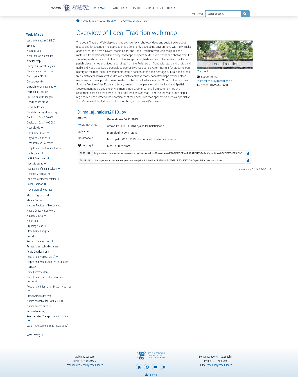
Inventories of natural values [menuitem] (42, 168)
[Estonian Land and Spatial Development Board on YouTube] (155, 367)
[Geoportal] (76, 8)
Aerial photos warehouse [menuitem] (40, 55)
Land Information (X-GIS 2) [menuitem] (41, 40)
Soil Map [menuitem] (31, 267)
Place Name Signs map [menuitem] (39, 295)
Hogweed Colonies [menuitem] (37, 137)
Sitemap (153, 374)
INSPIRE (150, 8)
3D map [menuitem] (31, 45)
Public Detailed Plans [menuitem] (38, 251)
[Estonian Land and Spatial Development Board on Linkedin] (163, 367)
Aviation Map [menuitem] (34, 61)
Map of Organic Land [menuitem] (38, 195)
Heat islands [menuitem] (33, 127)
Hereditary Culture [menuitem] (36, 132)
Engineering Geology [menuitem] (38, 91)
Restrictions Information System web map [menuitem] (49, 286)
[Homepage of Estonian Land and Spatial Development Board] (139, 367)
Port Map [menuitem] (31, 236)
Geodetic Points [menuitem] (35, 107)
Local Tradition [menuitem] (35, 184)
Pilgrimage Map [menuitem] (35, 226)
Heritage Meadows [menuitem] (37, 173)
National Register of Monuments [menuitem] (44, 205)
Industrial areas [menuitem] (35, 163)
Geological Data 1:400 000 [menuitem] (41, 122)
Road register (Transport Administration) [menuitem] (48, 316)
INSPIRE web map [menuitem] (36, 158)
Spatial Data (118, 8)
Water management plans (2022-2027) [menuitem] (47, 325)
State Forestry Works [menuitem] (38, 272)
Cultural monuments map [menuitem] (40, 86)
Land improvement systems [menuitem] (41, 179)
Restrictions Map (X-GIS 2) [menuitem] (41, 256)
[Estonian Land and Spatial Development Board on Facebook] (147, 367)
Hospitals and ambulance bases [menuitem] (44, 148)
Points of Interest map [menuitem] (38, 241)
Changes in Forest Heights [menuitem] (41, 66)
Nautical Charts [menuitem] (35, 215)
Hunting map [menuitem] (33, 153)
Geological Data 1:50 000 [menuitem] (40, 117)
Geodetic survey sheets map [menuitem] (42, 112)
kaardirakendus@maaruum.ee (214, 80)
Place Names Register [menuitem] (38, 231)
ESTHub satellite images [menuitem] (40, 96)
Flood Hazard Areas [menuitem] (37, 102)
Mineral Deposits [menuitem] (36, 200)
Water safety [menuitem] (34, 335)
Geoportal (55, 8)
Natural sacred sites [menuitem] (37, 306)
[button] (248, 153)
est (193, 14)
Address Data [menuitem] (34, 50)
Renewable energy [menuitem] (37, 311)
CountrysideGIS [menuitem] (35, 76)
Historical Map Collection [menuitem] (40, 143)
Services (136, 8)
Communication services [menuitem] (40, 71)
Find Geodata (166, 8)
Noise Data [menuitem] (32, 220)
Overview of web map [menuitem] (40, 189)
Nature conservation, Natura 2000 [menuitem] (45, 301)
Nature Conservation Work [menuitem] (41, 210)
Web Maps (100, 8)
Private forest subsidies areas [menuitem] (42, 246)
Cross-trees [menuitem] (33, 81)
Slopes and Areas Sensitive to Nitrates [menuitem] (47, 261)
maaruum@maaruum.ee (219, 365)
